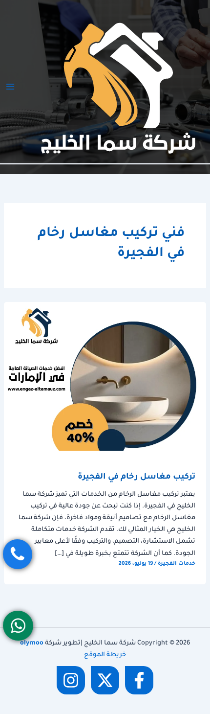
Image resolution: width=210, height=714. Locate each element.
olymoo (31, 643)
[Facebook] (139, 680)
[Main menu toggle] (10, 86)
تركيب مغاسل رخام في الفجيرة (136, 477)
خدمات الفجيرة (176, 564)
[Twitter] (105, 680)
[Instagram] (71, 680)
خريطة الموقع (105, 655)
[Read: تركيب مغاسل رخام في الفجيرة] (105, 376)
